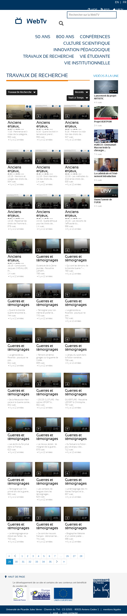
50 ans (42, 37)
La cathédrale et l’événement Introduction (106, 175)
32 (30, 561)
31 (23, 561)
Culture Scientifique (86, 43)
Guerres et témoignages (47, 258)
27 (74, 556)
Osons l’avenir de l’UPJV (103, 201)
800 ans (65, 37)
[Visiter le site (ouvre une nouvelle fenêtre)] (21, 600)
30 (16, 561)
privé (55, 613)
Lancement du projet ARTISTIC (105, 97)
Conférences (95, 37)
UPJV (119, 9)
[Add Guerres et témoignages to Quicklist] (39, 250)
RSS (106, 9)
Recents (79, 92)
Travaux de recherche (48, 56)
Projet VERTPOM (103, 121)
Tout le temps (76, 98)
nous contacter (70, 613)
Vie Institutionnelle (87, 63)
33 (36, 561)
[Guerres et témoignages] (48, 246)
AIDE (93, 9)
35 (50, 561)
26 (67, 556)
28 (81, 556)
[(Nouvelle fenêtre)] (101, 588)
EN (117, 2)
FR (125, 2)
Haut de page (16, 576)
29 (9, 561)
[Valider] (61, 23)
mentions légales (112, 609)
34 (43, 561)
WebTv (37, 21)
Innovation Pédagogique (81, 50)
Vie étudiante (95, 56)
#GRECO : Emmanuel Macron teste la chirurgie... (105, 147)
